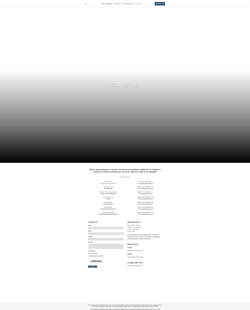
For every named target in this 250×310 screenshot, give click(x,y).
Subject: (90, 236)
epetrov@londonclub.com (147, 198)
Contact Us (138, 3)
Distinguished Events (127, 3)
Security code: (91, 250)
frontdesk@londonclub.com (147, 183)
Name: (90, 225)
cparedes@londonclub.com (146, 214)
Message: (90, 242)
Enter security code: (92, 253)
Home (102, 3)
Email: (90, 231)
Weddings (117, 3)
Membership (109, 3)
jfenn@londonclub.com (147, 193)
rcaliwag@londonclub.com (147, 203)
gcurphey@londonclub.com (146, 188)
